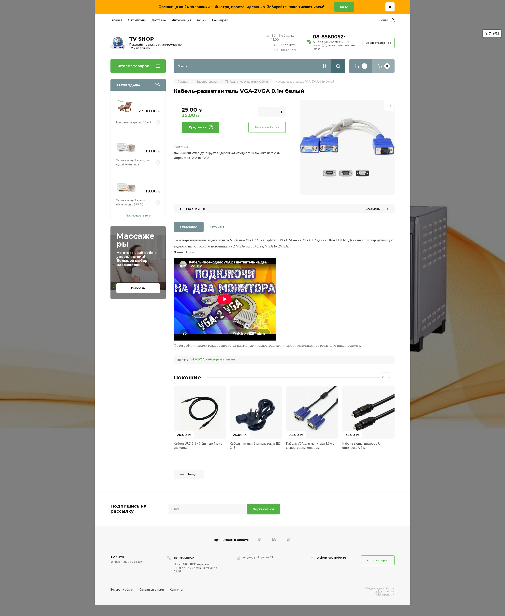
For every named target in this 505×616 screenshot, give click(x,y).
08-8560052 (328, 37)
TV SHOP (141, 39)
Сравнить (389, 105)
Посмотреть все (138, 215)
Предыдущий (195, 208)
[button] (492, 33)
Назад (191, 474)
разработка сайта (385, 590)
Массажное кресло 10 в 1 (133, 122)
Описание (188, 227)
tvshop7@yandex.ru (331, 557)
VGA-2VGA (197, 359)
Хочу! (344, 7)
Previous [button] (382, 377)
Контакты (176, 589)
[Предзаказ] (157, 122)
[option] (347, 147)
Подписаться (263, 509)
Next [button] (390, 377)
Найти (338, 66)
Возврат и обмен (122, 589)
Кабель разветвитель (220, 359)
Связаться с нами (151, 589)
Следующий (374, 208)
